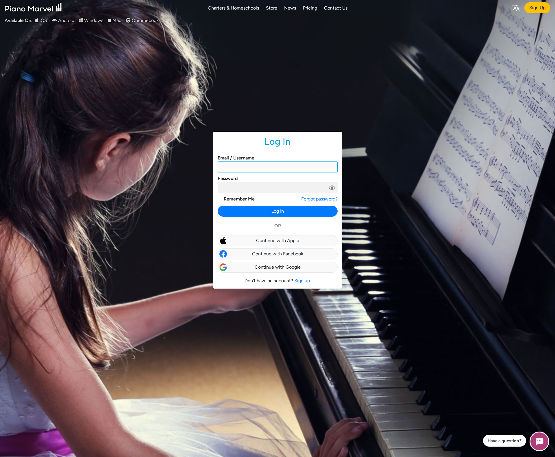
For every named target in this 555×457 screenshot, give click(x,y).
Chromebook (145, 20)
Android (65, 20)
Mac (116, 20)
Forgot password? (319, 199)
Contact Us (335, 8)
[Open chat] (539, 441)
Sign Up (537, 7)
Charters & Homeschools (233, 8)
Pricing (310, 8)
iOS (42, 20)
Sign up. (302, 280)
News (290, 8)
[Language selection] (515, 7)
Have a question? (504, 440)
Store (271, 8)
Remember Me (239, 199)
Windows (93, 20)
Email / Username (236, 158)
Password (228, 178)
